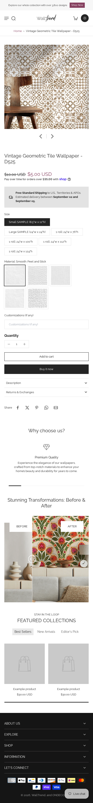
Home (18, 31)
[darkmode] (85, 18)
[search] (13, 18)
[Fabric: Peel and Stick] (60, 275)
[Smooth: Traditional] (14, 298)
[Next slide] (52, 136)
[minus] (9, 344)
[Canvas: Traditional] (37, 298)
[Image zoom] (46, 87)
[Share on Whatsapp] (46, 407)
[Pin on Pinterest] (37, 407)
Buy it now (46, 369)
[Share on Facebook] (17, 407)
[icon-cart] (75, 18)
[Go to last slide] (40, 136)
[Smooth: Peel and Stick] (14, 275)
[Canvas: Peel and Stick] (37, 275)
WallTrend (38, 795)
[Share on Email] (56, 407)
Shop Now (77, 4)
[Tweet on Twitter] (27, 407)
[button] (46, 356)
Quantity (11, 336)
